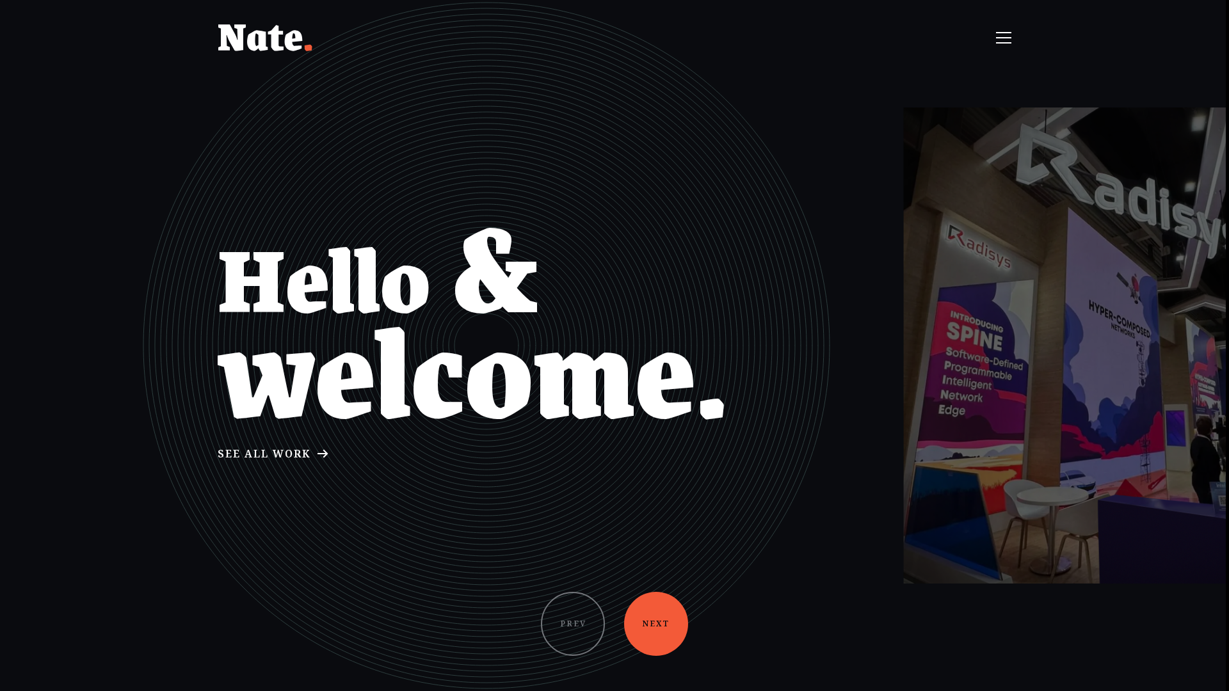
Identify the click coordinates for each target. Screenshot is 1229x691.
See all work (264, 454)
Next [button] (656, 623)
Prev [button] (573, 623)
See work (1096, 389)
